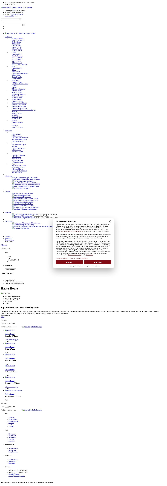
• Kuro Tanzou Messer (19, 165)
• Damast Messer (17, 169)
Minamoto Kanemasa (18, 89)
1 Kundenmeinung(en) (11, 387)
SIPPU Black (16, 61)
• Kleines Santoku (17, 141)
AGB (10, 424)
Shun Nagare (16, 75)
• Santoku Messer (17, 151)
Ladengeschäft (9, 16)
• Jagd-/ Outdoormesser (19, 171)
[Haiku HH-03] (10, 343)
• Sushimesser (16, 158)
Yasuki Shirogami (17, 56)
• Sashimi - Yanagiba (18, 155)
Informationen (9, 221)
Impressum (12, 463)
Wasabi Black (16, 78)
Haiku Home (16, 118)
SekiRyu (15, 125)
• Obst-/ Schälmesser (18, 148)
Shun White (16, 71)
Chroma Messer (9, 240)
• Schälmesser (16, 157)
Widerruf (11, 423)
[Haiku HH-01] (10, 330)
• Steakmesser (16, 150)
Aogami (14, 85)
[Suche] (20, 19)
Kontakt (11, 426)
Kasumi (14, 120)
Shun (14, 70)
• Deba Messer (16, 134)
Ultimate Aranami (17, 96)
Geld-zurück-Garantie (16, 14)
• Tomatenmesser (17, 160)
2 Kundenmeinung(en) (11, 340)
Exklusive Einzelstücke (19, 103)
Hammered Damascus (19, 94)
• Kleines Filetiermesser (19, 139)
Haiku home (9, 334)
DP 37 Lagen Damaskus (19, 64)
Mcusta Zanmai (17, 91)
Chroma (14, 111)
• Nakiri (14, 146)
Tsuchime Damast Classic (20, 84)
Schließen (4, 245)
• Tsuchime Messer (18, 167)
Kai (13, 66)
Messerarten (8, 131)
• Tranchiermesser (17, 162)
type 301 (15, 115)
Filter (2, 317)
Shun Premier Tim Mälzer (20, 73)
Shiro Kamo (16, 44)
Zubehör (7, 191)
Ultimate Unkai (17, 97)
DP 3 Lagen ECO (17, 59)
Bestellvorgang (13, 421)
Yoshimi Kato (16, 45)
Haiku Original (17, 117)
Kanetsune (15, 80)
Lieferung (11, 417)
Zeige (2, 323)
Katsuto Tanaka (17, 51)
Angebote (8, 212)
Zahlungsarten (13, 419)
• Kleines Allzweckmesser (20, 138)
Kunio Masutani (17, 99)
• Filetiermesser (17, 136)
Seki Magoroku (17, 77)
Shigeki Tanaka (17, 49)
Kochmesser (8, 37)
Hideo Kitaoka (16, 42)
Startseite (7, 236)
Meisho (14, 87)
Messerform (8, 265)
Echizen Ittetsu (16, 47)
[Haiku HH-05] (10, 354)
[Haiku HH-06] (10, 377)
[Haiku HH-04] (10, 366)
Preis (6, 253)
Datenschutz (12, 461)
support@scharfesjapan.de (17, 476)
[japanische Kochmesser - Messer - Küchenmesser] (16, 7)
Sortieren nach (5, 327)
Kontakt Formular (14, 474)
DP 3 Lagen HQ (17, 57)
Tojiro (14, 52)
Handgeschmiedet (17, 38)
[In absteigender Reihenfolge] (32, 327)
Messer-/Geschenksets (19, 106)
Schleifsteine (8, 176)
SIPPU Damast (17, 63)
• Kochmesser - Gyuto (19, 144)
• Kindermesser (17, 172)
